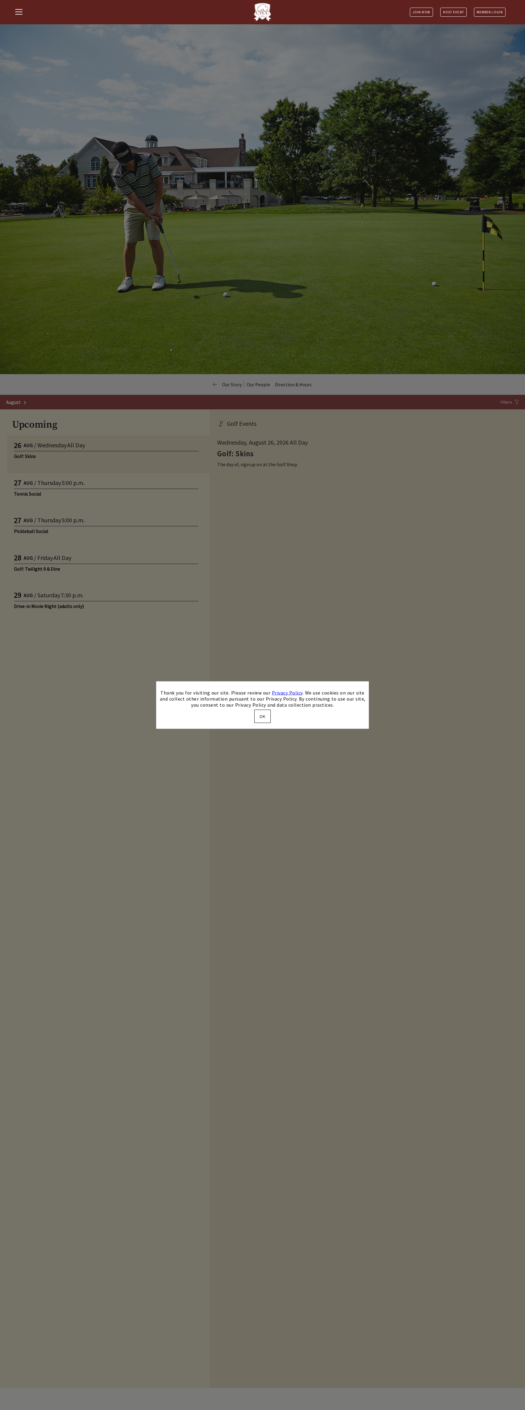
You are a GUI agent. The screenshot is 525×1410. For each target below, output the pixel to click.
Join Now (421, 12)
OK (262, 716)
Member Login (490, 12)
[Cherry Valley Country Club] (262, 12)
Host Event (453, 12)
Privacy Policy (287, 692)
